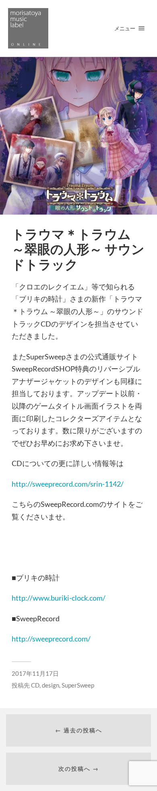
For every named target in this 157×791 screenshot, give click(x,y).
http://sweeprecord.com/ (51, 638)
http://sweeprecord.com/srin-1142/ (68, 483)
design (50, 685)
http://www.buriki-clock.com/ (58, 597)
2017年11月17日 (35, 673)
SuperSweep (78, 685)
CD (35, 685)
